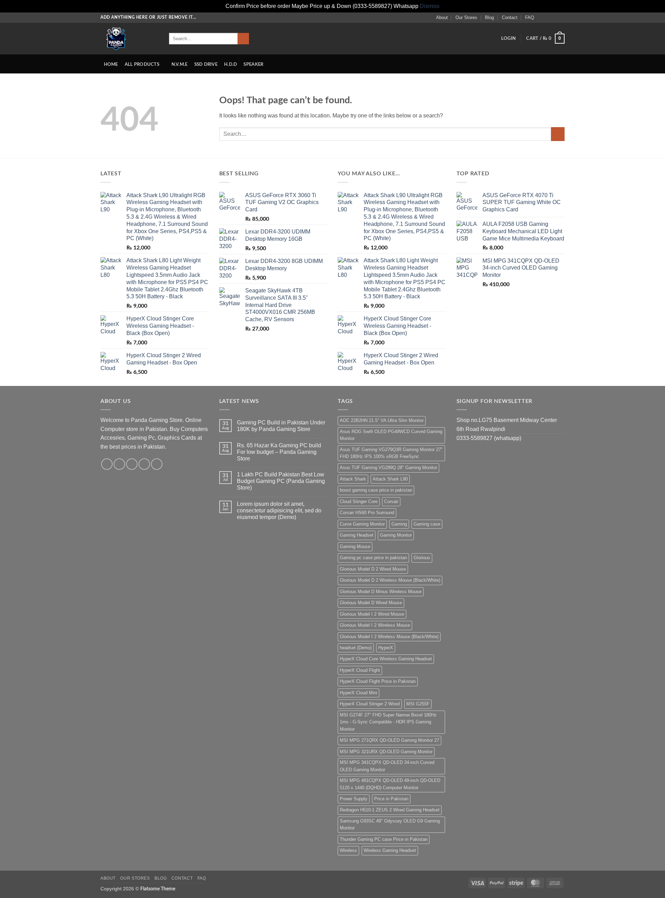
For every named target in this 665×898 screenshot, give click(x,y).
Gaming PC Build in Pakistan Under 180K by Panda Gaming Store (281, 426)
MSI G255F (417, 703)
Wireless (348, 850)
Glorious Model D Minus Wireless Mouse (381, 591)
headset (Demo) (356, 647)
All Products (142, 64)
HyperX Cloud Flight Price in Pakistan (378, 681)
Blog (489, 17)
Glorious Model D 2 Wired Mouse (373, 569)
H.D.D (230, 64)
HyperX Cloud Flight (360, 670)
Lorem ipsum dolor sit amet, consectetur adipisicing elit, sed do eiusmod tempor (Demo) (279, 510)
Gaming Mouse (355, 546)
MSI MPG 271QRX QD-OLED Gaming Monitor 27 (389, 740)
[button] (508, 38)
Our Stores (466, 17)
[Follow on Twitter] (554, 17)
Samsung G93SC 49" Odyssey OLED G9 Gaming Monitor (390, 824)
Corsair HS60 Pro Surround (367, 512)
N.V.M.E (179, 64)
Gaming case (427, 524)
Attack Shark (353, 479)
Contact (509, 17)
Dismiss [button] (430, 6)
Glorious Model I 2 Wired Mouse (372, 614)
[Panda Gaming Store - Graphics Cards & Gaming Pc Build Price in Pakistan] (129, 38)
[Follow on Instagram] (548, 17)
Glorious (422, 557)
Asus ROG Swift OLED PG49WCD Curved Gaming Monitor (391, 435)
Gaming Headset (356, 535)
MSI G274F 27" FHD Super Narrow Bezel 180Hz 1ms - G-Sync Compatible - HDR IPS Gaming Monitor (388, 722)
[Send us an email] (561, 17)
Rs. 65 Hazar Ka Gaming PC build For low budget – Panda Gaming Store (279, 451)
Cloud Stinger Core (359, 501)
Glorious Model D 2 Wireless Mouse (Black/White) (390, 580)
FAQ (529, 17)
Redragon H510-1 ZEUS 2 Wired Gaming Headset (390, 809)
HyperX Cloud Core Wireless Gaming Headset (386, 658)
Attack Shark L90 (390, 479)
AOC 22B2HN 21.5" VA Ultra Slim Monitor (382, 420)
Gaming (399, 524)
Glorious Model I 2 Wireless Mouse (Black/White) (389, 636)
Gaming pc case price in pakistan (373, 557)
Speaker (253, 64)
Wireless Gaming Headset (390, 850)
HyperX (385, 647)
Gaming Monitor (396, 535)
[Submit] (243, 39)
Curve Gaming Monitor (362, 524)
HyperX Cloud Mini (358, 692)
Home (111, 64)
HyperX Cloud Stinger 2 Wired (370, 703)
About (442, 17)
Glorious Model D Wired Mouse (371, 602)
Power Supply (353, 798)
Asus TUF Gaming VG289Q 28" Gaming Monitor (388, 467)
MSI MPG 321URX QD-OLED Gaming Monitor (386, 751)
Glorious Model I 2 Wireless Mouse (375, 625)
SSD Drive (206, 64)
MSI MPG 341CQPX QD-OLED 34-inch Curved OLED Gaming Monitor (387, 766)
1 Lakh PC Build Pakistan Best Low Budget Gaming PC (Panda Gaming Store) (281, 481)
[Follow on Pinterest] (156, 464)
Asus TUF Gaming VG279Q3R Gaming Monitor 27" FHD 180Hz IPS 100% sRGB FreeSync (391, 453)
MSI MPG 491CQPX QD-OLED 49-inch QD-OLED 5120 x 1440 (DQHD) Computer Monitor (390, 784)
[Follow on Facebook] (541, 17)
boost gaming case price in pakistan (376, 490)
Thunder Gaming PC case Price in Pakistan (383, 839)
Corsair (391, 501)
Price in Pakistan (391, 798)
